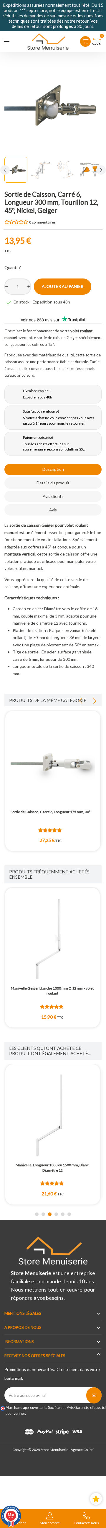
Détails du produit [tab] (53, 482)
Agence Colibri (82, 1449)
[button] (37, 1214)
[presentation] (5, 170)
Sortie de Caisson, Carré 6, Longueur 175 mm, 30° (51, 812)
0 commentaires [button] (42, 222)
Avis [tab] (53, 509)
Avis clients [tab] (53, 496)
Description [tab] (53, 469)
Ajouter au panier (62, 286)
